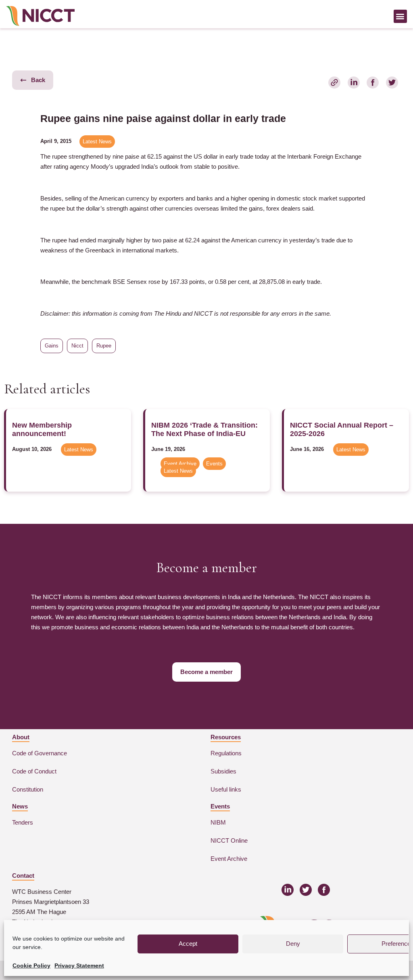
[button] (400, 16)
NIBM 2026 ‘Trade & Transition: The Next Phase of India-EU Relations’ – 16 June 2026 (204, 433)
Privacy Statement (79, 965)
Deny (293, 943)
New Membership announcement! (42, 429)
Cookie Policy (31, 965)
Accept (188, 943)
